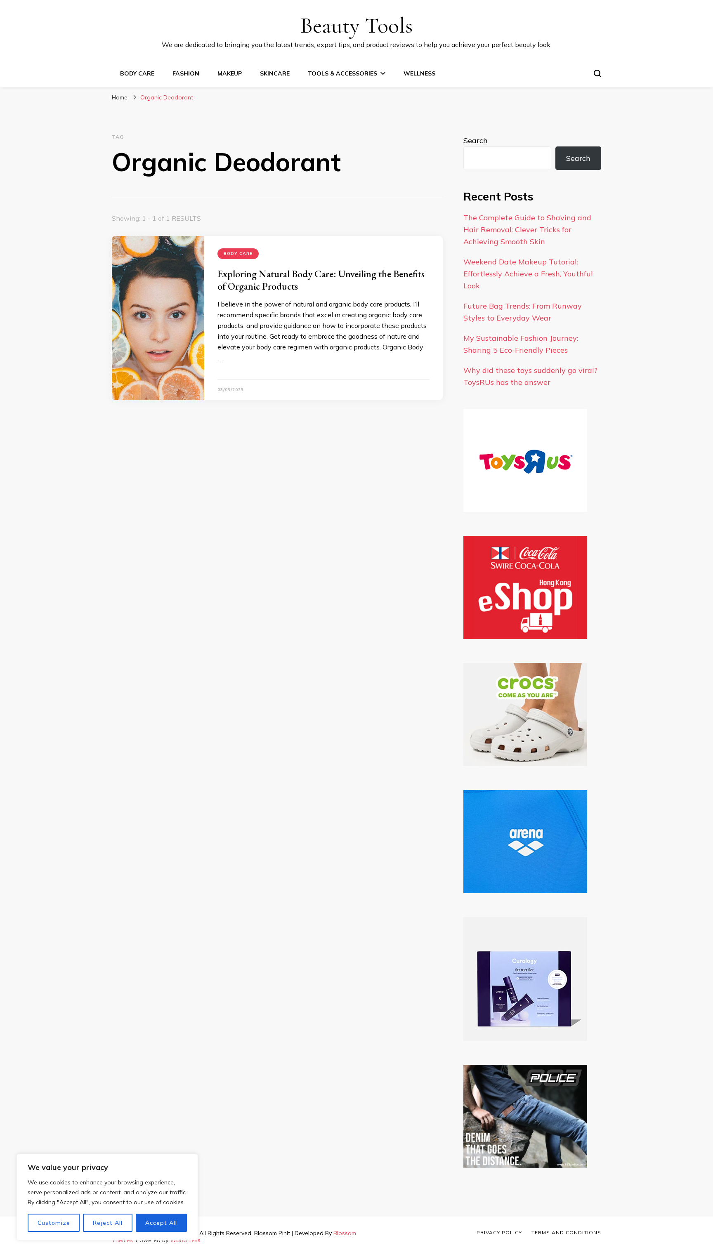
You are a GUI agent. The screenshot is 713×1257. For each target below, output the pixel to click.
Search (475, 140)
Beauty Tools (356, 25)
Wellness (419, 73)
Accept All (161, 1222)
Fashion (185, 73)
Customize (54, 1222)
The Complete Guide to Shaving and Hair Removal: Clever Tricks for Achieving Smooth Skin (527, 229)
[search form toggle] (597, 73)
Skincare (275, 73)
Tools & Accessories (342, 73)
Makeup (229, 73)
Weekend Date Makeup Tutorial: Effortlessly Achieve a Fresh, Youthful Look (528, 273)
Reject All (108, 1222)
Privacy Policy (499, 1232)
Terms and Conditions (566, 1232)
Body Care (137, 73)
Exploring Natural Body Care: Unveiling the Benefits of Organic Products (321, 279)
